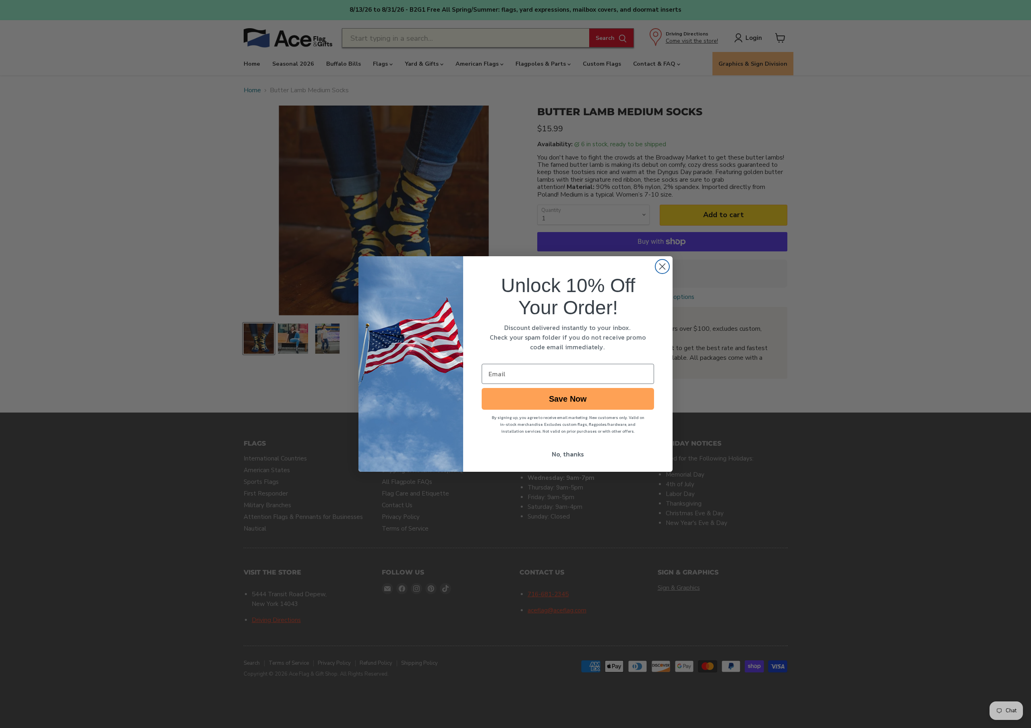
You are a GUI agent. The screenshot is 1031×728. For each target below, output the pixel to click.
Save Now (568, 398)
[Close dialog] (662, 266)
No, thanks (568, 454)
